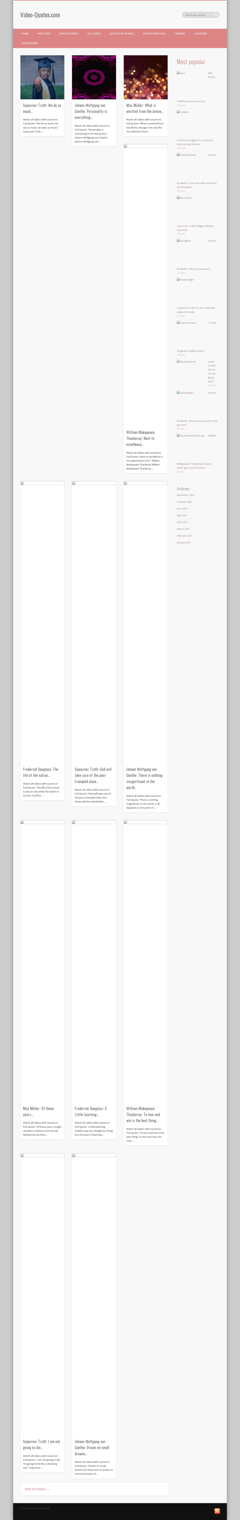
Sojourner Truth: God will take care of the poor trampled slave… (93, 775)
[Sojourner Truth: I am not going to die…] (42, 1294)
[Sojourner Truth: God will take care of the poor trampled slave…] (94, 622)
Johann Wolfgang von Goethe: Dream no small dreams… (92, 1447)
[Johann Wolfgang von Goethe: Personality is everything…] (94, 77)
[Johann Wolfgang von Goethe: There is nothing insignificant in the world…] (146, 622)
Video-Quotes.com (40, 14)
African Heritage (154, 33)
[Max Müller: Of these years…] (42, 961)
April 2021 (182, 522)
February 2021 (185, 535)
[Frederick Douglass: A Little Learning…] (94, 961)
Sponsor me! (29, 43)
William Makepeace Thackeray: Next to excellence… (140, 438)
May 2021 (182, 515)
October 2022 (184, 501)
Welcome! (44, 33)
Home (25, 33)
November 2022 (185, 495)
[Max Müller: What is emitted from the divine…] (146, 77)
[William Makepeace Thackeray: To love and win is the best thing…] (146, 961)
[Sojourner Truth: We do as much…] (42, 77)
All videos (94, 33)
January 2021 (184, 542)
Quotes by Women (122, 33)
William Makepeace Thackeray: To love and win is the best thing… (143, 1114)
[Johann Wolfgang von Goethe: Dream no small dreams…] (94, 1294)
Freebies (180, 33)
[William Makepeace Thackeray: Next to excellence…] (146, 285)
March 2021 (183, 529)
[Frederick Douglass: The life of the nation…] (42, 622)
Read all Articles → (37, 1489)
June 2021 (182, 508)
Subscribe (200, 33)
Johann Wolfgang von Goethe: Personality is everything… (91, 111)
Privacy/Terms (68, 33)
